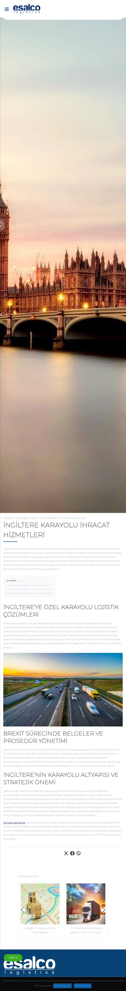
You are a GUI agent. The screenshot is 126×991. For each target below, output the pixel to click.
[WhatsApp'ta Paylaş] (78, 855)
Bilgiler (34, 518)
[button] (22, 910)
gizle (21, 581)
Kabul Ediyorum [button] (62, 986)
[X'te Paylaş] (66, 855)
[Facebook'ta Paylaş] (72, 855)
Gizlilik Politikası (83, 986)
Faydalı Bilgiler (21, 518)
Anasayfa (7, 518)
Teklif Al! (13, 957)
